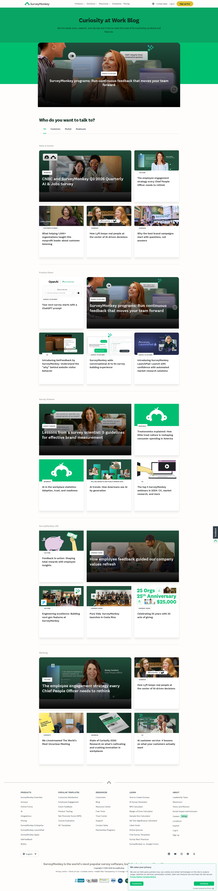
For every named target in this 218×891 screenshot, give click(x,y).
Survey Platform (109, 74)
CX (47, 355)
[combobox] (30, 854)
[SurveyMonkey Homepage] (37, 4)
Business (47, 173)
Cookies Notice (149, 877)
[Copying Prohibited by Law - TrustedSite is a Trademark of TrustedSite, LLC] (104, 882)
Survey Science (46, 399)
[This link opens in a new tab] (169, 853)
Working (43, 652)
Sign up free (185, 4)
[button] (215, 535)
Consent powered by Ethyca (202, 888)
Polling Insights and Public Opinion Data (107, 482)
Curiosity (47, 735)
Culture (142, 173)
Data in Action (46, 145)
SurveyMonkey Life (48, 526)
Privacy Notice (136, 877)
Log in (172, 4)
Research (142, 426)
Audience (94, 228)
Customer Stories (50, 228)
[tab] (44, 129)
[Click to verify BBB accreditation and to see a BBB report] (79, 882)
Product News (46, 272)
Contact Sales (161, 4)
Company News (97, 553)
